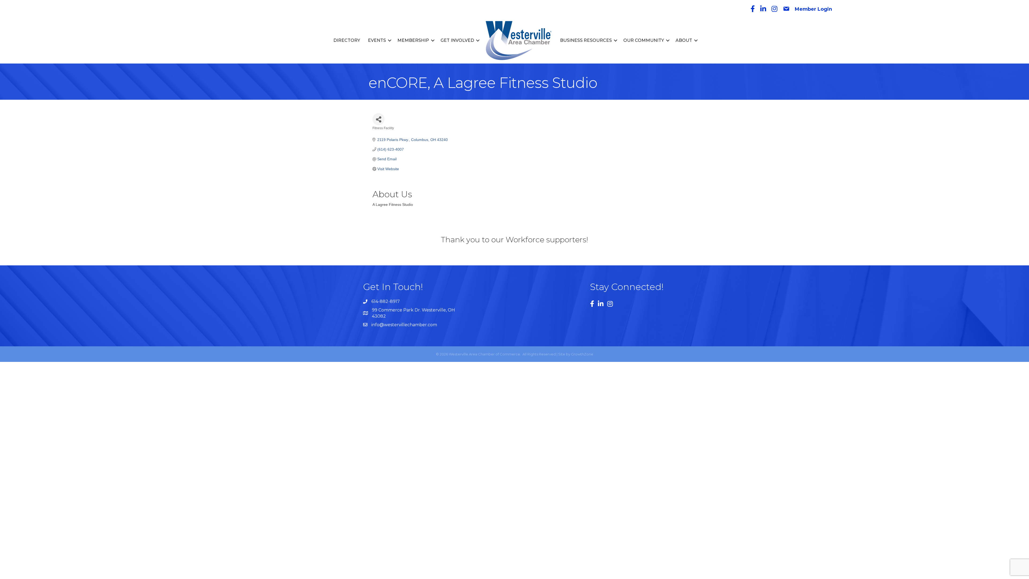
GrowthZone (582, 354)
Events (377, 40)
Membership (413, 40)
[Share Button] (378, 119)
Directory (346, 40)
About (684, 40)
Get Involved (457, 40)
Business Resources (586, 40)
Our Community (643, 40)
